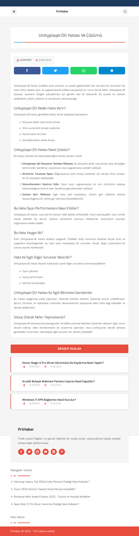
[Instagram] (37, 452)
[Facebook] (21, 452)
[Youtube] (46, 452)
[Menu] (14, 11)
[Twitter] (29, 452)
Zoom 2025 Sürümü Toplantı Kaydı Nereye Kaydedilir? (45, 489)
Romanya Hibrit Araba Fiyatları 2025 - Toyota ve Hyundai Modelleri (52, 496)
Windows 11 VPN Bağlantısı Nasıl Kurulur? (49, 400)
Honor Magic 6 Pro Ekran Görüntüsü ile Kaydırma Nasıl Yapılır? (63, 363)
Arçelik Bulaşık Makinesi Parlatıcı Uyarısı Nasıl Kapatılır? (58, 381)
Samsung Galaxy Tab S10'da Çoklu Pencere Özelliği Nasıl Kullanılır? (52, 481)
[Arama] (125, 11)
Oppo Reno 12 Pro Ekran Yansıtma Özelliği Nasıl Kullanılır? (46, 504)
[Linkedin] (54, 452)
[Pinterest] (62, 452)
